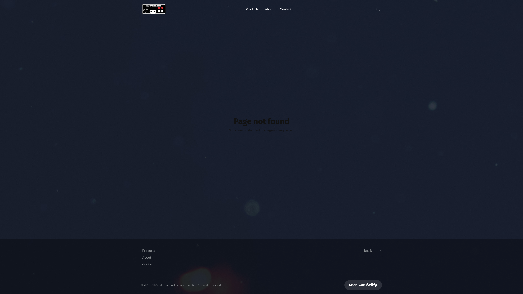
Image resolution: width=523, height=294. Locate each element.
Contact (285, 9)
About (269, 9)
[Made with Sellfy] (363, 285)
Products (252, 9)
